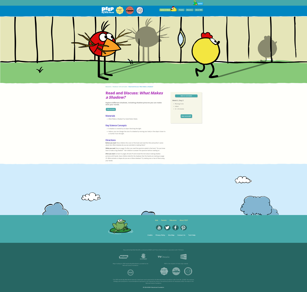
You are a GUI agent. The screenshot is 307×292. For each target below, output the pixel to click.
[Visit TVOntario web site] (163, 257)
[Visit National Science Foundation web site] (130, 272)
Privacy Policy (160, 235)
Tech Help (191, 235)
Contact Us (181, 235)
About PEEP (198, 10)
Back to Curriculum (186, 96)
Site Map (171, 235)
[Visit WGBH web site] (123, 257)
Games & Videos (165, 10)
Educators (190, 10)
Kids (156, 220)
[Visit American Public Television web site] (183, 257)
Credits (150, 235)
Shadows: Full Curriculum (120, 86)
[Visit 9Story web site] (143, 257)
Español (200, 3)
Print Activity (111, 109)
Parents (181, 10)
